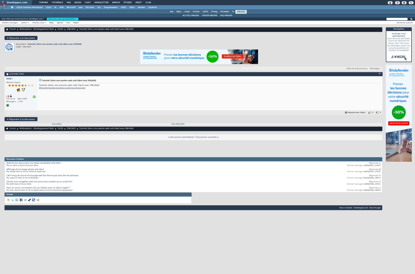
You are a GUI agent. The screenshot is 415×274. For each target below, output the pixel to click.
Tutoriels (57, 2)
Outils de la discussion (356, 68)
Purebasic (224, 12)
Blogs (77, 2)
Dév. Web (90, 7)
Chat (87, 2)
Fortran (196, 12)
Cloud (48, 7)
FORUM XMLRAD (210, 15)
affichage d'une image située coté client (25, 169)
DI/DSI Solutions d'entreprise (30, 7)
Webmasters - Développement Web (36, 29)
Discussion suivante (206, 137)
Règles (76, 23)
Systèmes (152, 7)
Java (80, 7)
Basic (179, 12)
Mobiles (141, 7)
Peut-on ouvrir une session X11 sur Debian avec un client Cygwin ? (38, 188)
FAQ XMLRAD (226, 15)
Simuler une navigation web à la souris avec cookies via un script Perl (39, 182)
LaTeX (205, 12)
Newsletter (101, 2)
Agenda (60, 23)
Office (132, 7)
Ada (171, 12)
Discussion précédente (182, 137)
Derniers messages (10, 23)
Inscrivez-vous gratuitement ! (62, 19)
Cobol (187, 12)
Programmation (111, 7)
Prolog (214, 12)
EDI (99, 7)
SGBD (123, 7)
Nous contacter (346, 208)
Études (127, 2)
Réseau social (38, 23)
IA (55, 7)
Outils (60, 29)
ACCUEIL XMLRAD (191, 15)
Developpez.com (361, 208)
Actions (24, 23)
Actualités (56, 124)
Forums (43, 2)
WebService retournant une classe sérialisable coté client (33, 163)
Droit (138, 2)
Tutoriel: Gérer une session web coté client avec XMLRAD (55, 44)
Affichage (374, 68)
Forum (12, 29)
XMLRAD (241, 12)
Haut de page (374, 208)
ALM (61, 7)
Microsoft (71, 7)
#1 (380, 74)
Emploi (116, 2)
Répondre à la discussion (21, 38)
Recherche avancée (405, 23)
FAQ (68, 2)
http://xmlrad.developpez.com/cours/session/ (62, 88)
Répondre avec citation (356, 113)
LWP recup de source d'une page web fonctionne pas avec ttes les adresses (42, 175)
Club (148, 2)
